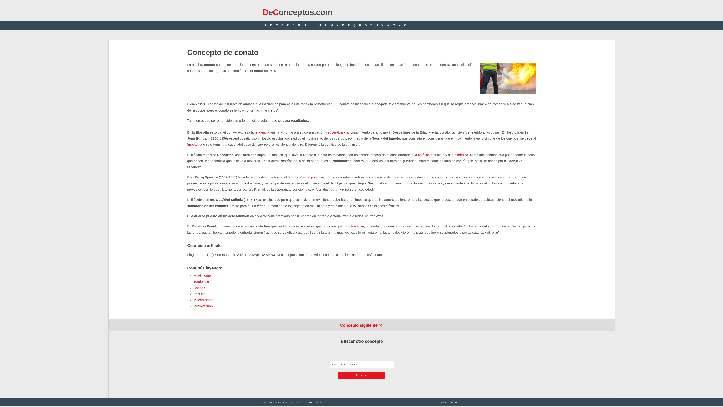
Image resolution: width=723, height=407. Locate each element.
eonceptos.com (297, 12)
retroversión (203, 306)
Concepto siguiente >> (362, 325)
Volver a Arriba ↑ (450, 402)
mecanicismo (203, 300)
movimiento (202, 276)
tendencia (262, 132)
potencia (317, 177)
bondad (199, 288)
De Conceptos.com (274, 402)
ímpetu (192, 144)
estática (424, 155)
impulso (196, 71)
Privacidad (315, 402)
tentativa (357, 226)
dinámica (461, 155)
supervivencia (338, 132)
